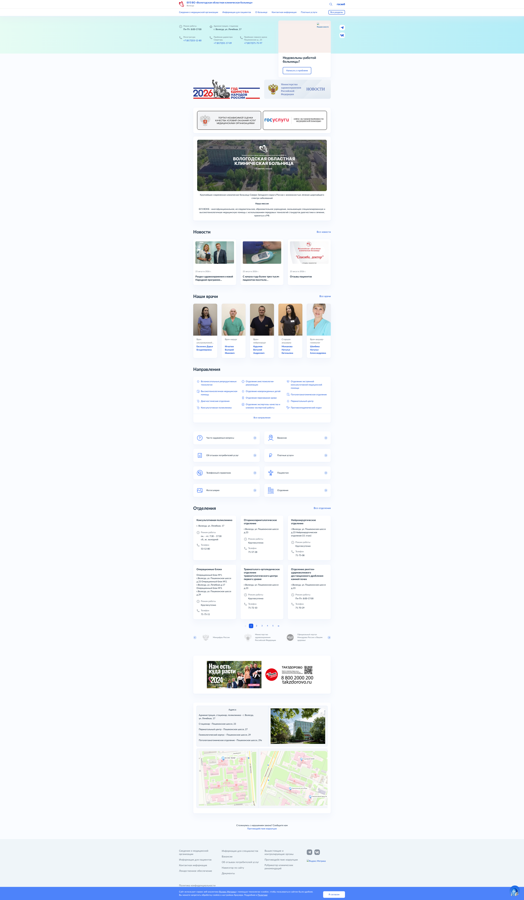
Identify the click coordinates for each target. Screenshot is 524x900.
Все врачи (325, 296)
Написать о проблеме (297, 71)
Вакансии (227, 856)
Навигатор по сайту (233, 868)
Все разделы (336, 12)
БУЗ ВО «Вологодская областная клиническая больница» (220, 3)
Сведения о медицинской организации (198, 12)
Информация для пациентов (236, 12)
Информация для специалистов (240, 851)
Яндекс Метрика (227, 892)
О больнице (261, 12)
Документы (228, 873)
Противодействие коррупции (262, 829)
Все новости (324, 232)
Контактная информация (284, 12)
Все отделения (322, 508)
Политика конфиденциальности (197, 885)
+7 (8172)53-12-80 (192, 40)
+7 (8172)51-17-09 (223, 43)
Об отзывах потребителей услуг (240, 862)
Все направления (262, 418)
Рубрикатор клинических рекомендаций (279, 867)
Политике (262, 895)
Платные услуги (309, 12)
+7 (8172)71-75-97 (253, 43)
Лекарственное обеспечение (195, 871)
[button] (330, 4)
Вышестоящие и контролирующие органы (279, 852)
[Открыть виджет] (515, 891)
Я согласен (334, 894)
